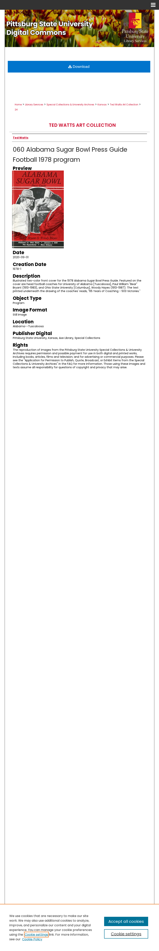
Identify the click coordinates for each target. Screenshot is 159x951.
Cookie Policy (32, 939)
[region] (79, 927)
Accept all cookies (126, 921)
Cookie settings (36, 934)
